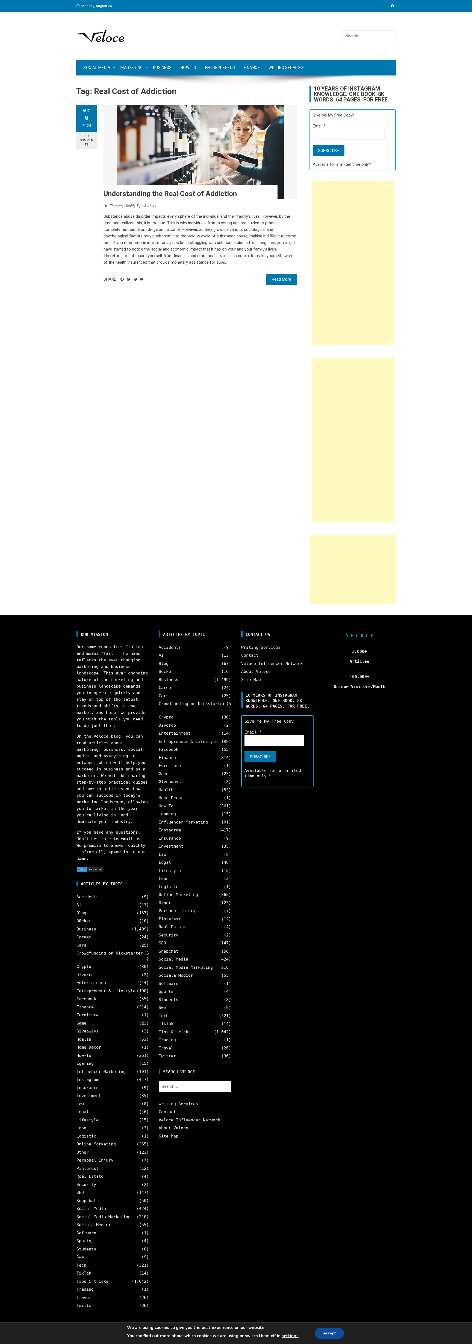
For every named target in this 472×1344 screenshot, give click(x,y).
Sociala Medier (93, 1224)
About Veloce (173, 1127)
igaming (85, 1063)
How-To (188, 67)
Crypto (83, 966)
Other (82, 1152)
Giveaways (87, 1031)
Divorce (85, 974)
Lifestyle (87, 1120)
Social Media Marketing (103, 1216)
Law (80, 1103)
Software (86, 1232)
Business (162, 67)
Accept (329, 1333)
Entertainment (92, 982)
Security (86, 1184)
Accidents (87, 896)
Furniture (87, 1015)
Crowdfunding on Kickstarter (109, 953)
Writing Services (286, 67)
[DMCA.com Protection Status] (90, 869)
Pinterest (87, 1168)
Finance (252, 67)
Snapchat (86, 1200)
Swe (80, 1257)
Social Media (96, 67)
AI (78, 904)
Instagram (87, 1079)
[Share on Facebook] (122, 279)
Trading (85, 1289)
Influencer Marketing (101, 1071)
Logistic (86, 1136)
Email (319, 126)
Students (86, 1249)
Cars (81, 945)
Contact (167, 1111)
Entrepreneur (220, 67)
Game (81, 1023)
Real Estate (90, 1176)
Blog (81, 912)
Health (129, 206)
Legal (82, 1111)
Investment (88, 1095)
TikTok (83, 1273)
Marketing (131, 67)
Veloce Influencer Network (189, 1120)
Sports (83, 1240)
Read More (281, 279)
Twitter (85, 1305)
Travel (83, 1297)
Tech (81, 1265)
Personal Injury (94, 1160)
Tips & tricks (146, 206)
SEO (80, 1192)
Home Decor (88, 1047)
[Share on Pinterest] (135, 279)
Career (83, 937)
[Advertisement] (353, 263)
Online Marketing (96, 1144)
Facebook (86, 998)
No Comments (86, 140)
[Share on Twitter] (128, 279)
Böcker (83, 920)
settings (290, 1336)
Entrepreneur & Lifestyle (105, 990)
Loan (81, 1127)
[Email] (141, 279)
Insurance (87, 1087)
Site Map (168, 1136)
